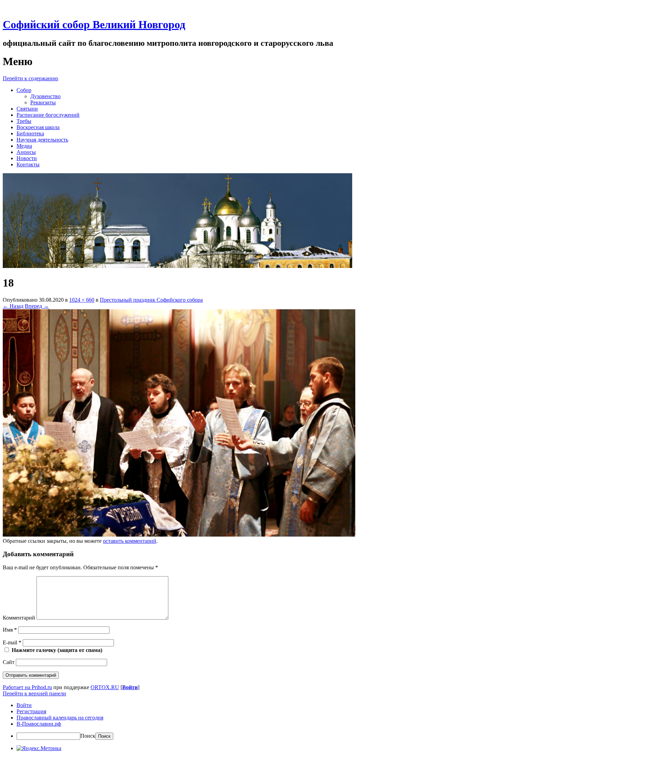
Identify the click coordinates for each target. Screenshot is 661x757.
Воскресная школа (38, 127)
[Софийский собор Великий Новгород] (177, 266)
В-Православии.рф (39, 724)
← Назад (13, 306)
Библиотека (30, 133)
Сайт (8, 662)
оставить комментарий (129, 541)
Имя (10, 630)
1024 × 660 (81, 300)
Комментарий (19, 618)
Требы (24, 121)
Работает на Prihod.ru (27, 687)
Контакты (28, 164)
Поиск (87, 736)
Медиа (24, 146)
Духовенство (45, 96)
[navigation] (330, 721)
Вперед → (37, 306)
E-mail (12, 642)
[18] (179, 535)
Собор (24, 90)
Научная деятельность (42, 140)
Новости (27, 158)
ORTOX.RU (105, 687)
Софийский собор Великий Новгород (94, 24)
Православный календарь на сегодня (60, 717)
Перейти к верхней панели (34, 693)
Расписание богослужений (48, 115)
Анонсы (26, 152)
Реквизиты (43, 102)
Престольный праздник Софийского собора (151, 300)
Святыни (27, 109)
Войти (130, 687)
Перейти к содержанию (30, 78)
